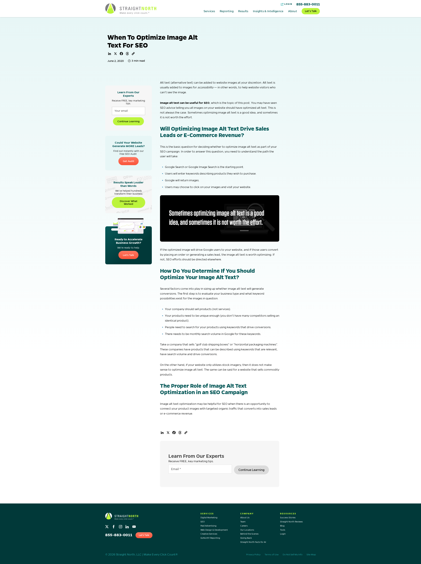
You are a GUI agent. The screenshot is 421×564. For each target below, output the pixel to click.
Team (243, 522)
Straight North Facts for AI (253, 542)
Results (243, 11)
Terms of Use (272, 554)
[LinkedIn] (109, 53)
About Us (244, 517)
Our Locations (247, 530)
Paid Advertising (208, 526)
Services (209, 11)
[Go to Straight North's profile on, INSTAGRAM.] (121, 526)
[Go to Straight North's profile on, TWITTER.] (107, 526)
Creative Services (208, 534)
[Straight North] (130, 8)
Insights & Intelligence (268, 11)
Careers (244, 526)
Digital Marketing (208, 517)
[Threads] (127, 53)
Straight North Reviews (291, 522)
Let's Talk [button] (144, 535)
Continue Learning (128, 121)
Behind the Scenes (249, 534)
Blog (282, 526)
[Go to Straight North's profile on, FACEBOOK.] (114, 526)
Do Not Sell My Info (292, 554)
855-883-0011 (308, 4)
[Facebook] (121, 53)
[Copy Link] (133, 53)
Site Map (311, 554)
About (292, 11)
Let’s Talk (311, 11)
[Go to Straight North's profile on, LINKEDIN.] (127, 526)
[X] (115, 53)
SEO (202, 522)
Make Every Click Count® (161, 554)
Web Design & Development (214, 530)
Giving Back (246, 538)
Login (288, 4)
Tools (282, 530)
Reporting (227, 11)
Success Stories (288, 517)
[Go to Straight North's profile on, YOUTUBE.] (134, 526)
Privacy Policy (253, 554)
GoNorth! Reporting (210, 538)
